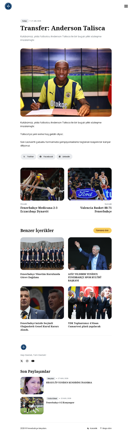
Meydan (51, 378)
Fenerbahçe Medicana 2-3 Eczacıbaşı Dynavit (38, 209)
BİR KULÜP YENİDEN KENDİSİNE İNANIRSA (69, 382)
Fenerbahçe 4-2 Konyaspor (60, 402)
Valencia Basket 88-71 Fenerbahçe (96, 209)
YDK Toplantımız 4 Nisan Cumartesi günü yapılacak (84, 325)
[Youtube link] (33, 361)
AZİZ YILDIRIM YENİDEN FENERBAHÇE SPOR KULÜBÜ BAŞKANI (84, 277)
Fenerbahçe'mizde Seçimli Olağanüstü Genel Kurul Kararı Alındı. (39, 326)
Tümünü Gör (102, 230)
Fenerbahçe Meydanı (36, 428)
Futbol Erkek (52, 398)
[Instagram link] (27, 361)
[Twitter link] (21, 361)
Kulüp (24, 21)
